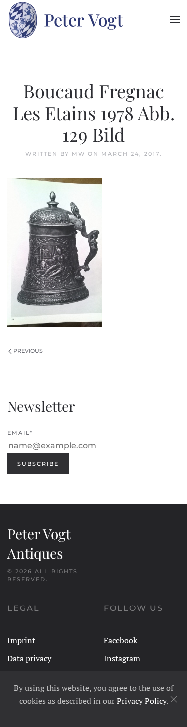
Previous (28, 350)
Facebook (120, 640)
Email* (20, 432)
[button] (175, 20)
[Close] (173, 699)
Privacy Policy (141, 700)
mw (78, 153)
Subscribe (38, 463)
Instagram (122, 658)
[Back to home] (65, 20)
